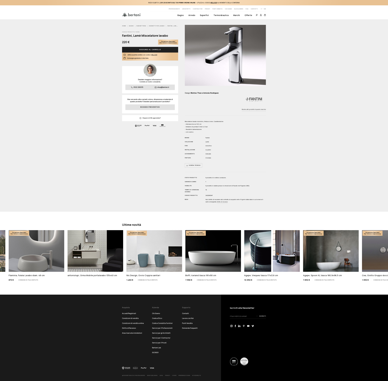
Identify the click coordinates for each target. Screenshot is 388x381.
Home (124, 26)
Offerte (248, 15)
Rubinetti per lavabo (157, 26)
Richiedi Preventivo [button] (150, 107)
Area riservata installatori (132, 333)
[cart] (264, 15)
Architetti (186, 9)
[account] (261, 15)
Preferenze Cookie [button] (184, 375)
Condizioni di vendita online (133, 323)
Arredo (191, 15)
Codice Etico (157, 318)
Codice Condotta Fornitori (162, 323)
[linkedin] (239, 326)
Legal (161, 375)
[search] (257, 15)
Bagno (181, 15)
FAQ (247, 9)
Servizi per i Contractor (161, 338)
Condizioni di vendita (130, 318)
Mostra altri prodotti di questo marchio (254, 109)
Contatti (254, 9)
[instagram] (231, 326)
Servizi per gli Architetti (161, 333)
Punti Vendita (187, 323)
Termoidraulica (221, 15)
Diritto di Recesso (129, 328)
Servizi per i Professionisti (162, 328)
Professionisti (174, 9)
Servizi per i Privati (159, 342)
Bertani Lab (156, 347)
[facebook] (235, 326)
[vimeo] (252, 326)
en (265, 9)
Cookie (174, 375)
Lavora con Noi (188, 318)
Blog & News (238, 9)
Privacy (167, 375)
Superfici (204, 15)
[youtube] (248, 326)
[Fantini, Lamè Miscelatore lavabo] (225, 55)
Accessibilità (196, 375)
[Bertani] (131, 14)
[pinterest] (244, 326)
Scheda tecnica (194, 165)
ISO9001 (155, 352)
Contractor (197, 9)
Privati (207, 9)
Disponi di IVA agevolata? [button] (151, 118)
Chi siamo (228, 9)
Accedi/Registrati (129, 313)
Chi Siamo (156, 313)
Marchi (236, 15)
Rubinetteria (142, 26)
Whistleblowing (152, 375)
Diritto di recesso (222, 202)
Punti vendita (217, 9)
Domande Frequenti (190, 328)
